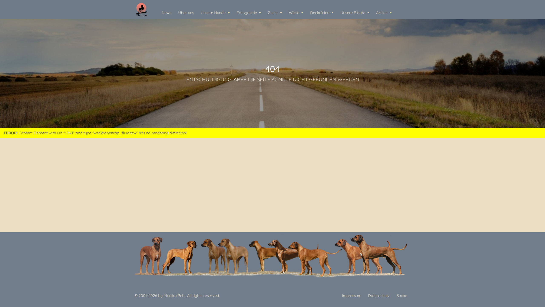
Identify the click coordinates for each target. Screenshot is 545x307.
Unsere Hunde (214, 12)
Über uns (186, 12)
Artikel (382, 12)
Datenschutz (379, 295)
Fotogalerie (247, 12)
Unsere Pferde (353, 12)
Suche (402, 295)
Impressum (351, 295)
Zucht (273, 12)
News (166, 12)
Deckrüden (320, 12)
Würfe (294, 12)
